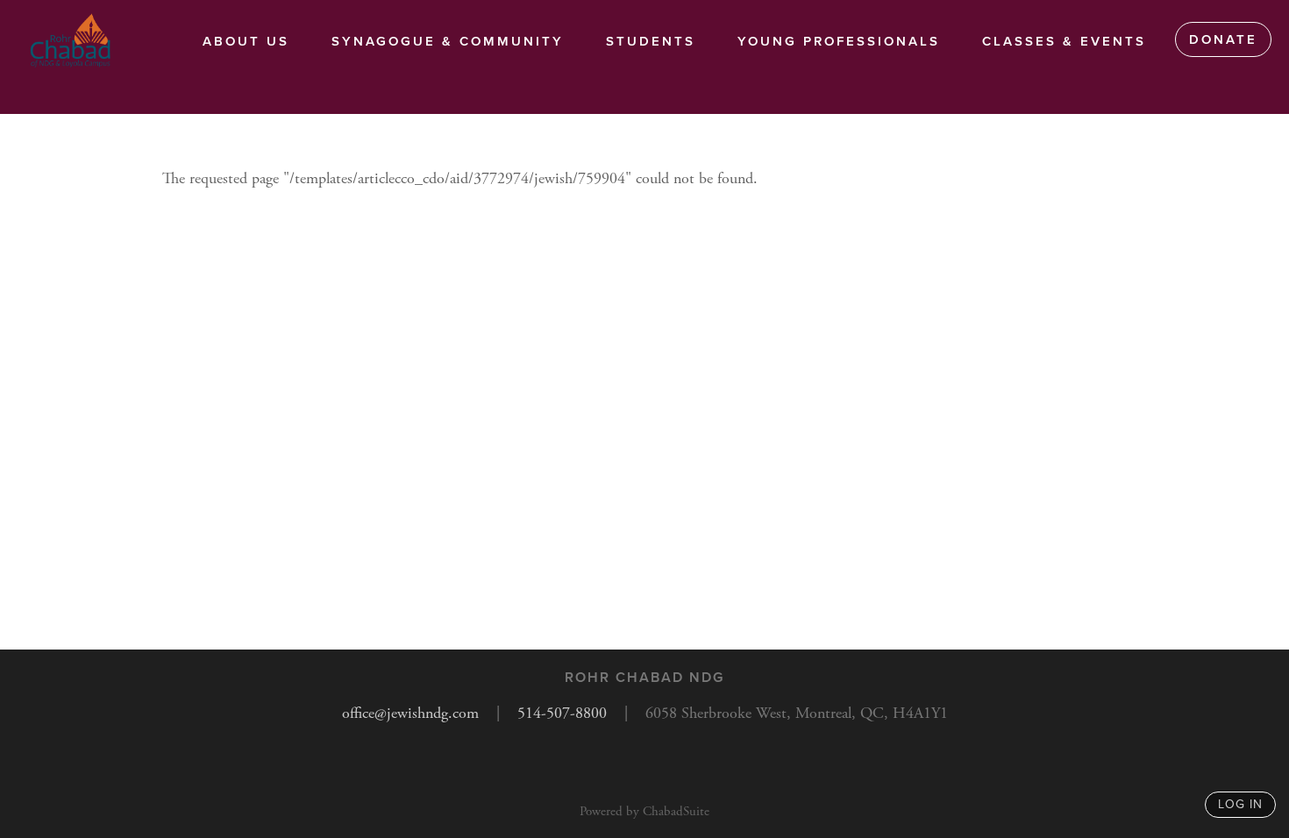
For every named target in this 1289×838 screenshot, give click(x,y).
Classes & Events (1064, 41)
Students (650, 41)
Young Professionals (838, 41)
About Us (246, 41)
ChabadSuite (676, 811)
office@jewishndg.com (410, 713)
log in (1240, 804)
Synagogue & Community (447, 41)
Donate (1223, 39)
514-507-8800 (562, 713)
